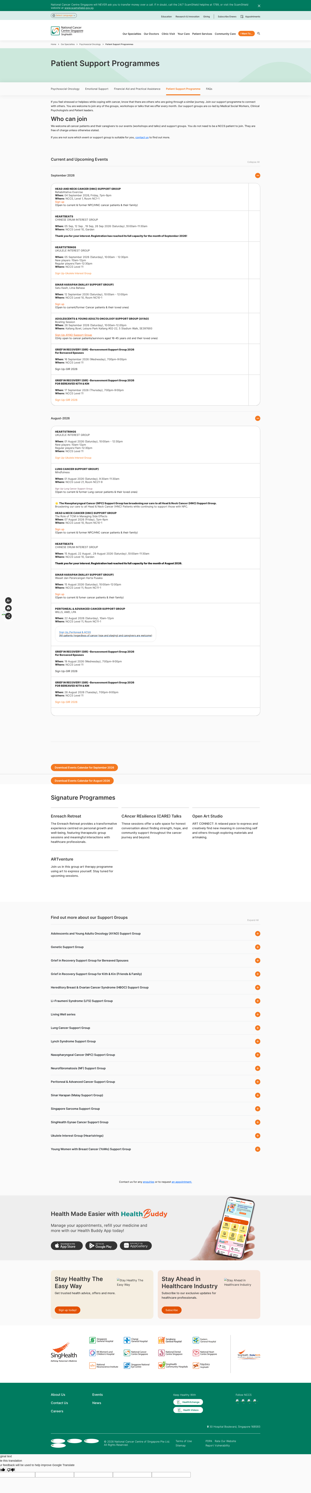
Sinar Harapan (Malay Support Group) (77, 1095)
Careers (57, 1411)
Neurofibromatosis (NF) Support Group (78, 1068)
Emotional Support (96, 88)
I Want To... (247, 33)
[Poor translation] (11, 1469)
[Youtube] (244, 1401)
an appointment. (182, 1181)
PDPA (209, 1441)
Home (53, 44)
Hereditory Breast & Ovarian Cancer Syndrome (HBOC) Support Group (100, 987)
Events (97, 1395)
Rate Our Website (225, 1441)
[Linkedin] (255, 1401)
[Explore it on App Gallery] (136, 1245)
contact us (142, 137)
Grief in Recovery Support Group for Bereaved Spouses (89, 960)
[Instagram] (249, 1401)
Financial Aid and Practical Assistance (137, 88)
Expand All (253, 920)
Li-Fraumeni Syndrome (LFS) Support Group (82, 1001)
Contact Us (59, 1403)
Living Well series (63, 1014)
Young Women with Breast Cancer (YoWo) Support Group (91, 1149)
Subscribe (172, 1310)
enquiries (148, 1181)
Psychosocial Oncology (90, 44)
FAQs (209, 88)
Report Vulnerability (218, 1445)
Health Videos (191, 1410)
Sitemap (181, 1445)
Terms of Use (184, 1441)
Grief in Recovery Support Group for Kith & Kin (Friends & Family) (96, 974)
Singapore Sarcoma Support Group (75, 1108)
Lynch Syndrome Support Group (73, 1041)
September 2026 (63, 175)
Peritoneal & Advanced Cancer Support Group (83, 1081)
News (96, 1403)
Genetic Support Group (67, 947)
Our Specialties (68, 44)
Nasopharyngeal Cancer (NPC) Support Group (83, 1054)
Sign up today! (67, 1310)
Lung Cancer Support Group (70, 1028)
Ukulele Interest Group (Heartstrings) (77, 1135)
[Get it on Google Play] (101, 1245)
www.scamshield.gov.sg (78, 7)
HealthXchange (190, 1402)
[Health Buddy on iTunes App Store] (67, 1245)
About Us (58, 1395)
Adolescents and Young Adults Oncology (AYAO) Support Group (96, 933)
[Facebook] (238, 1401)
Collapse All (253, 162)
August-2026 (60, 418)
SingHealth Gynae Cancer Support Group (79, 1122)
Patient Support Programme (183, 88)
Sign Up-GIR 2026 (66, 399)
